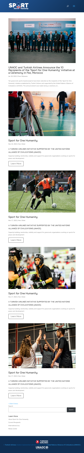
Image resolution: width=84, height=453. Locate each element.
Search (10, 406)
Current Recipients (14, 422)
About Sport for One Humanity (18, 419)
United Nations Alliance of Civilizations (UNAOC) (64, 445)
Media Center (12, 429)
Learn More (16, 163)
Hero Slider (21, 144)
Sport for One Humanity (22, 140)
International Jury (14, 426)
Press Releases (23, 76)
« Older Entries (13, 404)
